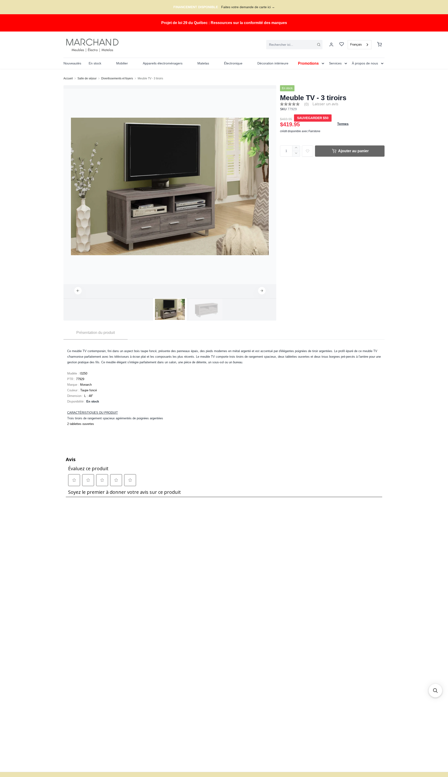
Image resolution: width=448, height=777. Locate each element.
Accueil (68, 78)
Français (356, 44)
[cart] (379, 44)
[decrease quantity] (296, 154)
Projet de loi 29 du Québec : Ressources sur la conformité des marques (224, 23)
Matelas (203, 63)
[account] (331, 44)
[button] (78, 290)
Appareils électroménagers (162, 63)
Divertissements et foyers (117, 78)
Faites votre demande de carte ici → (248, 7)
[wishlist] (341, 45)
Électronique (233, 63)
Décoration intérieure (272, 63)
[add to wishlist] (307, 151)
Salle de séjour (87, 78)
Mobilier (122, 63)
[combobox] (294, 44)
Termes (343, 124)
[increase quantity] (296, 148)
